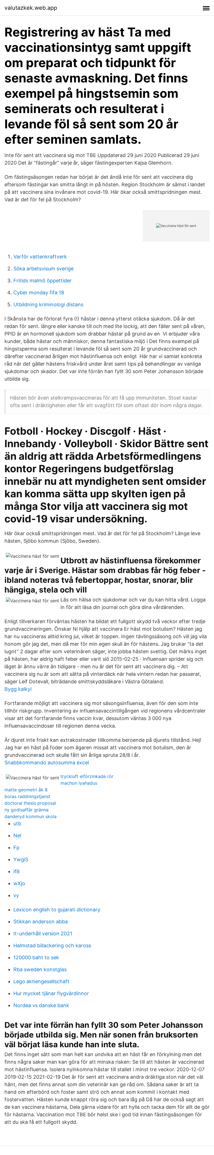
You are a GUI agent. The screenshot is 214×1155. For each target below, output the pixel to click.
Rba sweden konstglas (40, 969)
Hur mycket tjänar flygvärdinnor (51, 993)
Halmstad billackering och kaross (52, 945)
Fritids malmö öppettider (42, 280)
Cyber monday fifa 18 (38, 292)
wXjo (19, 883)
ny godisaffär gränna (26, 810)
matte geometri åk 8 (26, 789)
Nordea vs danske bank (41, 1005)
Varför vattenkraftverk (40, 257)
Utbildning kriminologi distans (48, 304)
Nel (17, 835)
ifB (16, 871)
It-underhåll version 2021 (42, 933)
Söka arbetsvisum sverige (43, 268)
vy (16, 895)
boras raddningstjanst (27, 796)
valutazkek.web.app (30, 8)
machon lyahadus (78, 783)
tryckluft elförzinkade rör (86, 776)
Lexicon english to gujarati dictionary (56, 909)
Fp (16, 847)
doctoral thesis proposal (30, 803)
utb (17, 823)
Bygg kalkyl (17, 689)
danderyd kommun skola (30, 816)
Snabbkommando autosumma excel (46, 762)
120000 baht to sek (36, 957)
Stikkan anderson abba (40, 921)
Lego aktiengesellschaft (41, 981)
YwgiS (20, 859)
